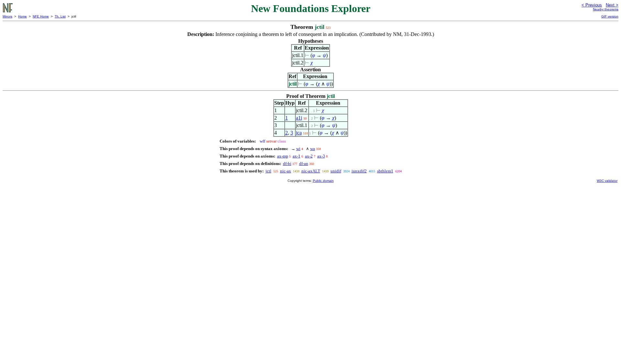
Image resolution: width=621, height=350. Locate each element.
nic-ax (285, 171)
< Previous (592, 5)
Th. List (60, 16)
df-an (303, 163)
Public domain (323, 180)
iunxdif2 (359, 171)
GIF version (609, 16)
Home (22, 16)
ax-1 (296, 156)
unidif (336, 171)
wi (298, 148)
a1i (299, 118)
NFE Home (41, 16)
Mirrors (7, 16)
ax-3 (321, 156)
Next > (612, 5)
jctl (268, 171)
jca (299, 132)
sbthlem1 (385, 171)
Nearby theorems (605, 9)
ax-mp (282, 156)
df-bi (287, 163)
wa (312, 148)
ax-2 (309, 156)
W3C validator (607, 180)
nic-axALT (310, 171)
